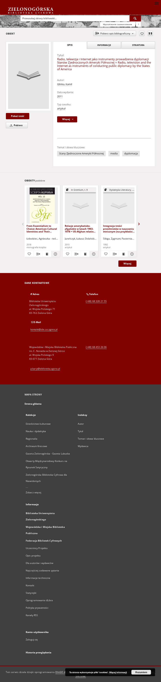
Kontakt (30, 585)
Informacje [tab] (104, 45)
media (114, 153)
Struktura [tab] (138, 45)
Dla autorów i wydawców (39, 563)
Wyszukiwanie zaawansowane (117, 24)
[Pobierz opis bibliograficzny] (37, 254)
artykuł (61, 108)
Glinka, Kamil (64, 84)
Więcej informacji (118, 672)
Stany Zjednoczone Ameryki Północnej (81, 153)
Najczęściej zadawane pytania (42, 570)
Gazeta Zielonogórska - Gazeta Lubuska (48, 453)
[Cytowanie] (150, 33)
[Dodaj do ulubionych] (142, 33)
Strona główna (33, 403)
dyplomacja (131, 153)
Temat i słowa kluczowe (91, 438)
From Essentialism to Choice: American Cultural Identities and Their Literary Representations (42, 228)
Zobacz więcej (33, 492)
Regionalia (31, 438)
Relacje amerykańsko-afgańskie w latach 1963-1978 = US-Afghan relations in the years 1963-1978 (80, 228)
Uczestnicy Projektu (37, 548)
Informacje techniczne (38, 578)
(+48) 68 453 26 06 (96, 347)
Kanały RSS (32, 615)
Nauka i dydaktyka (36, 431)
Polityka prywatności (37, 607)
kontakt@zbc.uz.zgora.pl (44, 329)
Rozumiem (141, 672)
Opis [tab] (69, 45)
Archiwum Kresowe (36, 446)
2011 (60, 96)
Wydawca (83, 446)
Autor (81, 423)
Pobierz (18, 125)
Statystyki (31, 593)
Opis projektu (33, 555)
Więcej (127, 263)
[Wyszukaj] (135, 18)
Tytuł (80, 431)
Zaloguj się (32, 639)
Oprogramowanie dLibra (39, 600)
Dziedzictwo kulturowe (38, 423)
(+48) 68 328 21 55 (96, 301)
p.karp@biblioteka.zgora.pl (45, 368)
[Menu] (156, 3)
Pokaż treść (17, 116)
